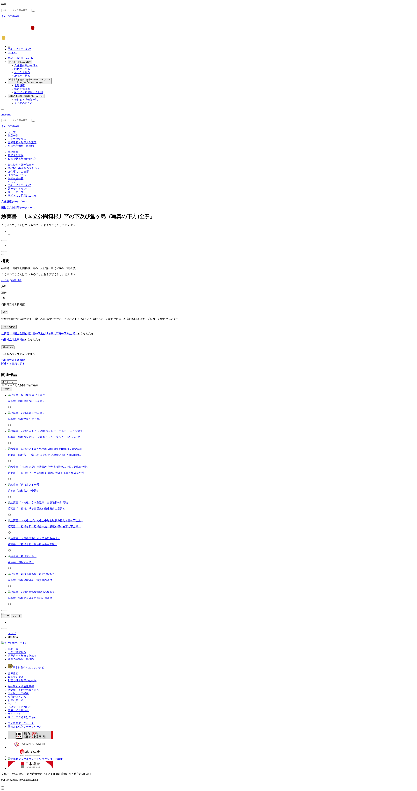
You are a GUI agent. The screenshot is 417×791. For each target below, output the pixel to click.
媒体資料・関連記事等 (21, 164)
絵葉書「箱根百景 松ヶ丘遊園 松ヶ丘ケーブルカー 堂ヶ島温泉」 (45, 437)
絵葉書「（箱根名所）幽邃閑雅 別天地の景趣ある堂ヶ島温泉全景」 (47, 472)
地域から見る (22, 75)
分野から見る (22, 72)
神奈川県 (16, 280)
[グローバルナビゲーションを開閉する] (2, 109)
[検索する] (33, 11)
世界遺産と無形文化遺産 (29, 80)
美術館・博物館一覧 (26, 99)
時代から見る (22, 69)
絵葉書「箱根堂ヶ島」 (21, 562)
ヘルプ (12, 181)
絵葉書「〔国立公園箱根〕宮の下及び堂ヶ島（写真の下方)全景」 (39, 333)
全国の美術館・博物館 (26, 96)
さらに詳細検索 (10, 16)
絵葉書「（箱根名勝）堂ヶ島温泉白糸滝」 (32, 544)
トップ (12, 132)
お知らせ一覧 (15, 178)
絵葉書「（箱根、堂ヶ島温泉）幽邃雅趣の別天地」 (38, 508)
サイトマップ (15, 192)
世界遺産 (19, 85)
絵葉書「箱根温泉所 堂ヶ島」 (25, 419)
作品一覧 (20, 58)
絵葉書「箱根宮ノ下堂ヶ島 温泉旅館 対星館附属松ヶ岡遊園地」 (45, 455)
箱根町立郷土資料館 (13, 339)
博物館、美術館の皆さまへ (23, 168)
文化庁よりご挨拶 (18, 171)
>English (12, 52)
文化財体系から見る (26, 65)
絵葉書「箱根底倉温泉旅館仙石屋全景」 (31, 598)
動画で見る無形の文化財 (28, 92)
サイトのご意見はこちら (22, 195)
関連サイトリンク (18, 188)
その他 (5, 280)
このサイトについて (19, 49)
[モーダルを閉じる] (2, 786)
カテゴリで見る (20, 62)
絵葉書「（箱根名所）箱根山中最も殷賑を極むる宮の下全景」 (44, 526)
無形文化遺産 (22, 89)
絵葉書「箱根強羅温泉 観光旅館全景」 (31, 580)
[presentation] (3, 385)
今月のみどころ (23, 103)
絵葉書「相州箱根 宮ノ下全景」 (26, 401)
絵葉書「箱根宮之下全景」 (23, 490)
